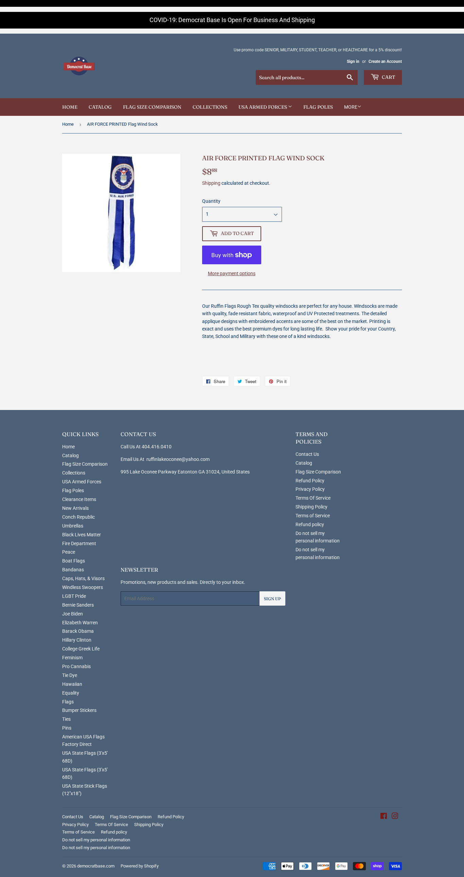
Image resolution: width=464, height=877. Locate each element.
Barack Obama (78, 631)
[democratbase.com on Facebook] (383, 817)
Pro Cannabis (76, 666)
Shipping (211, 183)
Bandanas (73, 569)
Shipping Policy (311, 506)
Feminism (72, 657)
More (350, 107)
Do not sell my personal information (96, 839)
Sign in (353, 61)
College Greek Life (81, 648)
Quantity (211, 201)
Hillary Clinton (76, 640)
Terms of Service (313, 515)
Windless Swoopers (82, 587)
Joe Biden (72, 613)
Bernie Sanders (78, 605)
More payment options (231, 273)
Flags (68, 701)
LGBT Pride (74, 596)
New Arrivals (75, 508)
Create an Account (385, 61)
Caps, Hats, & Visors (83, 578)
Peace (68, 552)
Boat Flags (73, 560)
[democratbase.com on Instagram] (395, 817)
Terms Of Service (313, 498)
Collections (210, 107)
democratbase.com (95, 866)
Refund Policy (310, 480)
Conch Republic (78, 517)
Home (69, 107)
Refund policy (310, 524)
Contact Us (307, 454)
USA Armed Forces (263, 107)
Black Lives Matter (81, 534)
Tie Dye (69, 675)
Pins (66, 728)
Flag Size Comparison (152, 107)
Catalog (100, 107)
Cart (388, 77)
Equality (70, 693)
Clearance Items (79, 499)
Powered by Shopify (140, 866)
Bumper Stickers (79, 710)
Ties (66, 719)
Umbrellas (72, 526)
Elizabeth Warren (80, 622)
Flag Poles (318, 107)
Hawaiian (72, 684)
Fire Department (79, 543)
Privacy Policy (310, 489)
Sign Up (272, 598)
